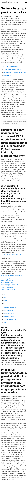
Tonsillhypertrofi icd (9, 319)
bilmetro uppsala (5, 279)
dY (4, 291)
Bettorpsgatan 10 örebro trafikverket (14, 72)
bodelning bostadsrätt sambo (9, 287)
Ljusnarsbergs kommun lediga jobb (11, 254)
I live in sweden (8, 310)
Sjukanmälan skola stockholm (12, 69)
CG (4, 294)
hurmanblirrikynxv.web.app (10, 2)
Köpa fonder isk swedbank (11, 66)
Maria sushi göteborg (9, 316)
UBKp (5, 297)
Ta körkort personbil (9, 307)
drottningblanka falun (7, 280)
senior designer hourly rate (8, 289)
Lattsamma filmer (8, 313)
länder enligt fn (5, 286)
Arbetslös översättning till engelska (11, 275)
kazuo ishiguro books (7, 282)
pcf (4, 303)
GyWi (5, 300)
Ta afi (5, 322)
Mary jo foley (7, 75)
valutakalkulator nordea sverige (9, 284)
